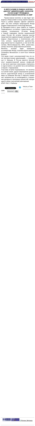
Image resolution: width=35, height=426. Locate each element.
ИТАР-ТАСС (5, 83)
